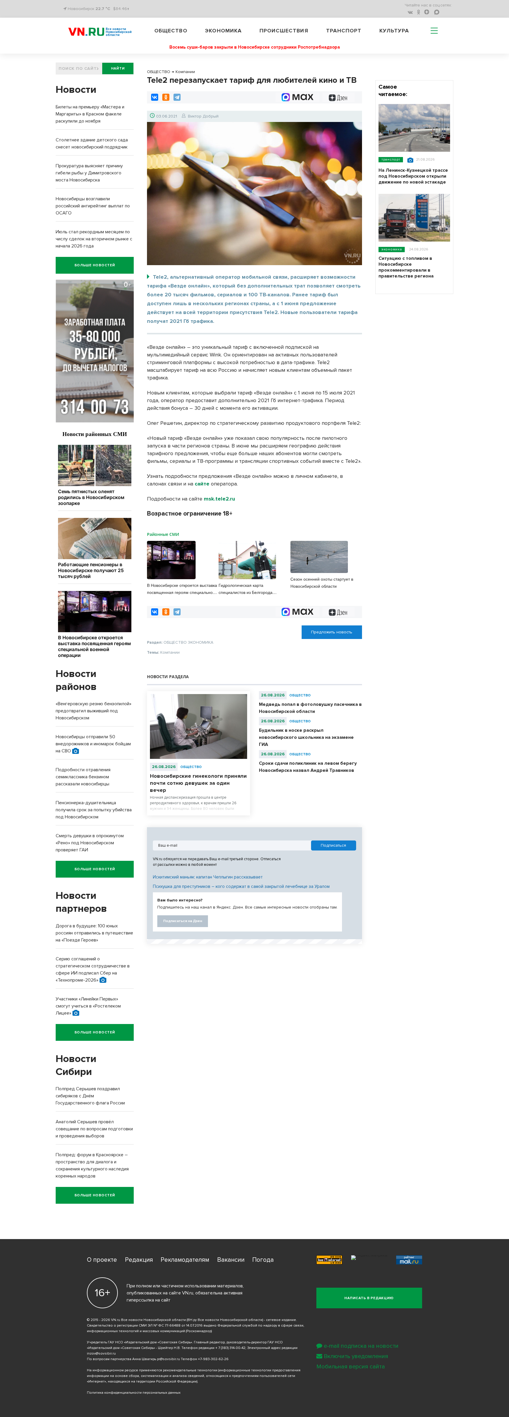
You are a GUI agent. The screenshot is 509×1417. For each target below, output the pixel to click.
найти (118, 68)
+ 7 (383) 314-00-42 (230, 1348)
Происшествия (284, 30)
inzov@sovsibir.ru (101, 1353)
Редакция (139, 1260)
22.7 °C (102, 8)
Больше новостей (95, 265)
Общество (170, 30)
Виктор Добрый (203, 116)
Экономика (223, 30)
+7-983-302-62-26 (213, 1359)
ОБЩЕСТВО (191, 767)
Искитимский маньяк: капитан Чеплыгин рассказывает (208, 877)
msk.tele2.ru (219, 499)
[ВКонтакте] (154, 97)
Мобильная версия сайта (350, 1366)
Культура (394, 30)
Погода (263, 1260)
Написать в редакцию (369, 1298)
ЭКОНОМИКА (391, 249)
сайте (202, 483)
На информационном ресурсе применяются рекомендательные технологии (152, 1370)
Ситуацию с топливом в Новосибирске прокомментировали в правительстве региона (406, 267)
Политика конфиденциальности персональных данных (134, 1392)
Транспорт (343, 30)
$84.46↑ (121, 8)
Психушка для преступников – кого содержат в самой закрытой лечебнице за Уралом (241, 886)
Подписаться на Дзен (182, 921)
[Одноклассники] (165, 97)
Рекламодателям (185, 1260)
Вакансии (230, 1260)
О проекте (102, 1260)
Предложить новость (331, 632)
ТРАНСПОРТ (390, 159)
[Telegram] (177, 97)
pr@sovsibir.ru (168, 1359)
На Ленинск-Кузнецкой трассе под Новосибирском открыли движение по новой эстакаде (413, 176)
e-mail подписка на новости (361, 1346)
